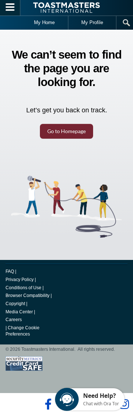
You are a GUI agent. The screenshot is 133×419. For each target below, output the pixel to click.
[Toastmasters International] (66, 7)
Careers (14, 319)
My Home (44, 22)
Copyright (15, 303)
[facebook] (47, 404)
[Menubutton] (10, 8)
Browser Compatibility (28, 295)
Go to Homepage (66, 131)
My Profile (92, 22)
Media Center (19, 311)
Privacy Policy (20, 279)
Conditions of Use (23, 287)
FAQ (10, 271)
